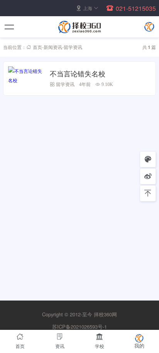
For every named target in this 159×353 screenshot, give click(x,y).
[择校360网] (79, 27)
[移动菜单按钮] (10, 27)
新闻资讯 (53, 47)
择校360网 (105, 314)
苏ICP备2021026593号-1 (79, 326)
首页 (37, 47)
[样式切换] (148, 159)
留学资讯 (65, 84)
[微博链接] (148, 176)
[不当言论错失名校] (26, 78)
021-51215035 (136, 8)
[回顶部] (148, 193)
